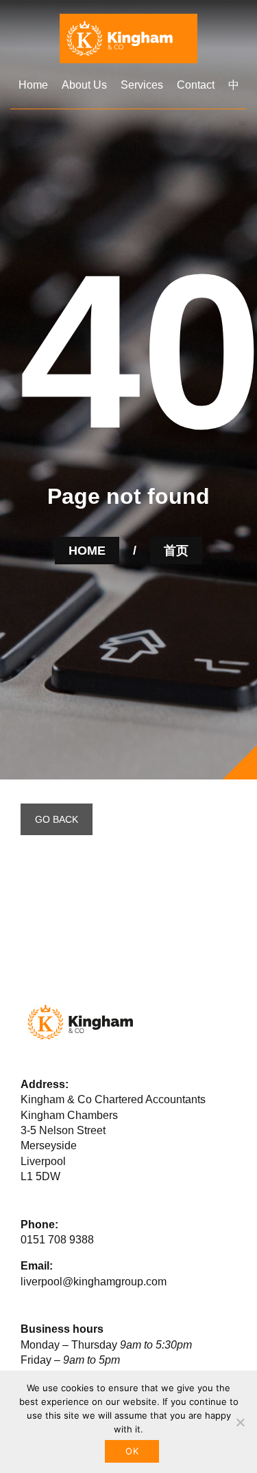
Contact (196, 85)
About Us (84, 85)
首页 (176, 550)
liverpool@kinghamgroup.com (94, 1281)
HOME (87, 550)
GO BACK (56, 819)
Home (33, 85)
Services (142, 85)
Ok (131, 1451)
